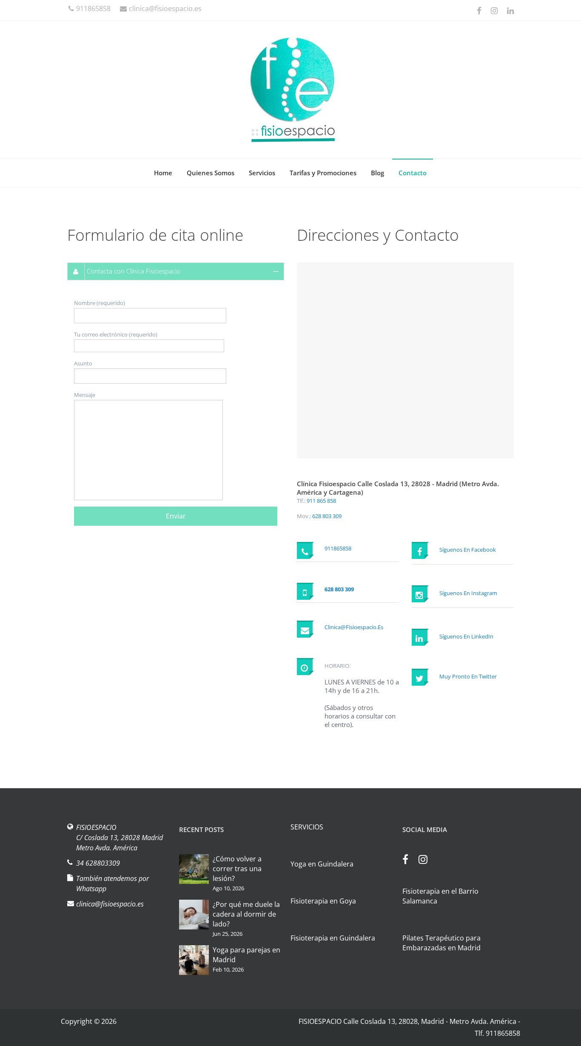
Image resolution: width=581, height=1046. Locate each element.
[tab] (175, 271)
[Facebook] (409, 860)
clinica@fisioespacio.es (165, 8)
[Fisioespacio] (290, 89)
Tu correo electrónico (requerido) (115, 334)
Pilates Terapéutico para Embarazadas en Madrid (441, 942)
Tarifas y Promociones (323, 172)
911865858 (93, 8)
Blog (377, 172)
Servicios (262, 172)
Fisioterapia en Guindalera (332, 938)
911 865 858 (321, 500)
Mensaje (84, 395)
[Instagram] (427, 860)
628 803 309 (327, 516)
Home (163, 172)
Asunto (83, 363)
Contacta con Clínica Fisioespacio (133, 271)
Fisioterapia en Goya (323, 901)
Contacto (413, 172)
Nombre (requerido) (99, 303)
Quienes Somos (210, 172)
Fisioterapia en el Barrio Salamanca (440, 896)
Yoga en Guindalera (321, 864)
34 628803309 (98, 863)
